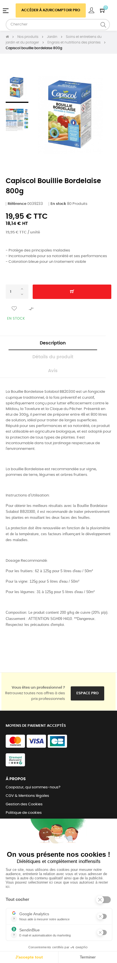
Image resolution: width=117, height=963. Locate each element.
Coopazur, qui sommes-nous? (33, 787)
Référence (17, 204)
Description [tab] (53, 343)
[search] (103, 24)
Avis (53, 370)
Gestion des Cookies (24, 804)
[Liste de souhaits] (14, 309)
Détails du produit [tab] (52, 357)
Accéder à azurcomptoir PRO (50, 10)
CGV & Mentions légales (27, 796)
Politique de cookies (24, 813)
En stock (58, 204)
